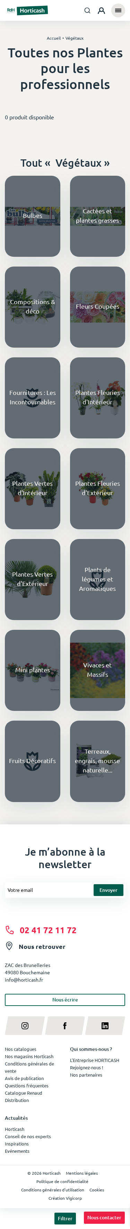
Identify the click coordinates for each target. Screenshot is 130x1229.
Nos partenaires (86, 1075)
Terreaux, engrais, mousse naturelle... (97, 760)
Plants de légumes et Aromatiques (97, 579)
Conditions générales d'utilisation (52, 1189)
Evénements (17, 1151)
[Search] (87, 10)
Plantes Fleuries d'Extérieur (97, 487)
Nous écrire (65, 999)
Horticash (14, 1129)
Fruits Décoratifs (32, 760)
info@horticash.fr (24, 979)
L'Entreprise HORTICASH (94, 1060)
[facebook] (65, 1025)
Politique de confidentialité (62, 1181)
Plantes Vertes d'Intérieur (32, 487)
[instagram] (25, 1025)
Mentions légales (82, 1173)
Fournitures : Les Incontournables (32, 397)
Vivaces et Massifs (97, 669)
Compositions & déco (32, 306)
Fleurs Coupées (97, 306)
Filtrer (65, 1218)
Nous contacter (104, 1217)
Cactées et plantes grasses (97, 215)
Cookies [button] (96, 1189)
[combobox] (87, 10)
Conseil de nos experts (28, 1136)
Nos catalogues (20, 1049)
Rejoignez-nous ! (86, 1067)
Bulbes (32, 215)
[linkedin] (105, 1025)
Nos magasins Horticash (29, 1056)
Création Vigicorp (65, 1198)
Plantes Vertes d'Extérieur (32, 578)
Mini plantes (32, 669)
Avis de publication (24, 1078)
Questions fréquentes (27, 1085)
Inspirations (17, 1144)
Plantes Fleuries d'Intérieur (97, 397)
